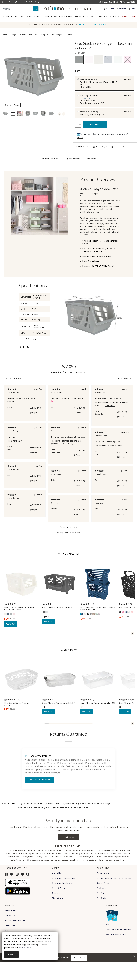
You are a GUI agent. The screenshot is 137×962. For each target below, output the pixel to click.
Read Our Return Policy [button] (39, 780)
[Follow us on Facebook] (6, 874)
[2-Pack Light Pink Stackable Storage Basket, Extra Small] (14, 614)
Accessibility (11, 925)
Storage (13, 35)
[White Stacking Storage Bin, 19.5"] (46, 612)
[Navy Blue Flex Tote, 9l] (125, 612)
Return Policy (103, 883)
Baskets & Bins (25, 35)
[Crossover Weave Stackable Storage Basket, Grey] (90, 614)
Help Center (10, 910)
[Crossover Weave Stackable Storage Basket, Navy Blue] (81, 614)
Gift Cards (101, 893)
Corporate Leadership (62, 883)
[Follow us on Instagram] (17, 874)
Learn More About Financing (119, 929)
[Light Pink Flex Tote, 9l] (131, 612)
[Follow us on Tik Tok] (11, 874)
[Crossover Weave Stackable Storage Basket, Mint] (96, 614)
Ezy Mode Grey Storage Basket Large (93, 804)
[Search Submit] (35, 8)
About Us (56, 873)
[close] (54, 936)
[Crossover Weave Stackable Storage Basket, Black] (87, 614)
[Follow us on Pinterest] (22, 874)
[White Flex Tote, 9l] (128, 612)
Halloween (20, 2)
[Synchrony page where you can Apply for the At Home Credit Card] (112, 915)
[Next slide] (132, 633)
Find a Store (58, 898)
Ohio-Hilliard (88, 87)
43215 (101, 103)
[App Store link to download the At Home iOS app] (17, 882)
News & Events (59, 888)
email (28, 348)
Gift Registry (103, 898)
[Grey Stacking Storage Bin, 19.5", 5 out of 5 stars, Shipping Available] (59, 584)
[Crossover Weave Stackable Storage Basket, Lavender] (99, 614)
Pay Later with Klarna (116, 934)
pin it (20, 348)
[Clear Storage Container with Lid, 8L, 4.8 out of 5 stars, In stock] (59, 680)
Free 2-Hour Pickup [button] (32, 2)
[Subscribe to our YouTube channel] (28, 874)
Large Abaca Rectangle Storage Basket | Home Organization (46, 804)
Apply (108, 924)
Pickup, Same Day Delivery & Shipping (114, 878)
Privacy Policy (25, 948)
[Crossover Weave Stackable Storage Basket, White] (84, 614)
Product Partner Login (15, 920)
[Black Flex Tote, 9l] (120, 612)
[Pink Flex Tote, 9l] (122, 612)
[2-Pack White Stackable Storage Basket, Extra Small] (5, 614)
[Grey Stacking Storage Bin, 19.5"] (43, 612)
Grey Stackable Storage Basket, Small (104, 43)
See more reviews (68, 527)
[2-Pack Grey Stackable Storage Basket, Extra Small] (11, 614)
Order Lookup (103, 873)
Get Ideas (101, 888)
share (24, 348)
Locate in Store (121, 147)
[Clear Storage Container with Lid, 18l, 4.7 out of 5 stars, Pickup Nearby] (97, 680)
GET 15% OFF (79, 958)
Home (4, 35)
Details (80, 137)
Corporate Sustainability (63, 878)
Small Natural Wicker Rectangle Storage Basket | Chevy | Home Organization (53, 807)
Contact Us (10, 915)
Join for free (68, 837)
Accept (11, 954)
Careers (56, 893)
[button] (68, 8)
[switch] (82, 147)
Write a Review (16, 378)
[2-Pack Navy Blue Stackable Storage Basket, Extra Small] (8, 614)
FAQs (7, 930)
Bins (37, 35)
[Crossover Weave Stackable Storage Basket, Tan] (93, 614)
